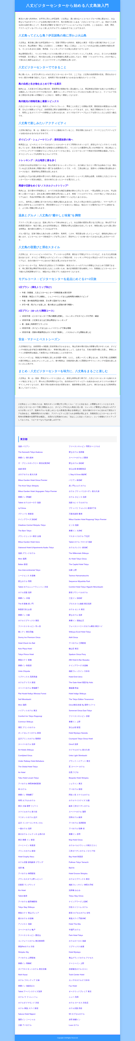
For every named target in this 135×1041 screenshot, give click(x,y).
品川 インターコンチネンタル (30, 823)
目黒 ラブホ (74, 772)
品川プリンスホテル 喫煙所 (29, 739)
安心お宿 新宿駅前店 (77, 469)
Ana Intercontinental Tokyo (29, 570)
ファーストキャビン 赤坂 (79, 716)
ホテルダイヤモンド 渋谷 (28, 1003)
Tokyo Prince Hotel (26, 654)
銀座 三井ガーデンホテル (79, 806)
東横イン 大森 (24, 615)
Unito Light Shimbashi (78, 755)
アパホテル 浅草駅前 (77, 823)
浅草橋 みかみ (74, 890)
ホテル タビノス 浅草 (77, 497)
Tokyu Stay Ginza (76, 896)
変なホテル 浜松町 (76, 463)
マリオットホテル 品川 (27, 817)
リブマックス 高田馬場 (27, 677)
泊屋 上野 (73, 570)
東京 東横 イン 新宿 (26, 840)
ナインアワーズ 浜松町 (27, 519)
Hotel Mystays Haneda (78, 733)
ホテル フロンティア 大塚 (29, 980)
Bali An (71, 868)
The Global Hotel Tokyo (28, 767)
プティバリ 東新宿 (25, 514)
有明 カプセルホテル (26, 800)
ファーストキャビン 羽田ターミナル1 (84, 446)
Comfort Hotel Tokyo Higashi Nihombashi (86, 587)
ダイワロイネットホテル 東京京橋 (32, 969)
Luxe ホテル (74, 1025)
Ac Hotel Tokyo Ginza (78, 559)
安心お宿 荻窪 (74, 727)
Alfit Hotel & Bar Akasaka (79, 660)
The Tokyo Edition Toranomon (81, 699)
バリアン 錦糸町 (75, 480)
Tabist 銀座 (22, 896)
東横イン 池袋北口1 (26, 986)
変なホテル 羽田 (25, 581)
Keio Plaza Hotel (25, 649)
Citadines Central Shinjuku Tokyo (32, 525)
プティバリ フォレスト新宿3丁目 (82, 508)
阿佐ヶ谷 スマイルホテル (79, 795)
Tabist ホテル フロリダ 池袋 (80, 542)
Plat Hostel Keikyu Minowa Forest (32, 693)
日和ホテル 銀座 (75, 817)
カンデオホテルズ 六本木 (79, 980)
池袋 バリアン (24, 446)
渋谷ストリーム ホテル (78, 907)
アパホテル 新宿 (75, 789)
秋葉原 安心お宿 (25, 609)
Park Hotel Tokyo (76, 935)
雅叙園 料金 (74, 688)
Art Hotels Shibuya (26, 750)
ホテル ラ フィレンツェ (28, 997)
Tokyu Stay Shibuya (26, 907)
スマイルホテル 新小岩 (27, 812)
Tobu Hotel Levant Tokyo (28, 778)
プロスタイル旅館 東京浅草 (80, 604)
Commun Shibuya (25, 722)
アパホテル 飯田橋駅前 (27, 901)
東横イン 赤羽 (74, 834)
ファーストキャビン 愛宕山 (29, 935)
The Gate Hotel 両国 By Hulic (81, 682)
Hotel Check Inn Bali (26, 643)
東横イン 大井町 (75, 531)
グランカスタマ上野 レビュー (30, 879)
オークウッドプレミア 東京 (80, 991)
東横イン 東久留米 (25, 458)
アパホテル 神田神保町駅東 (29, 784)
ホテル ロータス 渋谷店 (78, 1003)
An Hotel (21, 772)
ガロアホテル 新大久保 (27, 474)
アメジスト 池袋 (25, 924)
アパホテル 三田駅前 (77, 643)
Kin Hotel (22, 890)
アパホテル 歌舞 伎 (77, 828)
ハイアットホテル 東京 (27, 710)
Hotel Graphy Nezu (26, 857)
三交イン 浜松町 (75, 598)
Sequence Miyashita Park (79, 581)
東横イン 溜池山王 (76, 620)
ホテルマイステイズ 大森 (79, 800)
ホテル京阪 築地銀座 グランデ (30, 862)
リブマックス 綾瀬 (76, 946)
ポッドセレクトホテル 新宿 (29, 733)
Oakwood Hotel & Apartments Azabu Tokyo (36, 547)
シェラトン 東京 (75, 784)
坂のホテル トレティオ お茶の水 (31, 834)
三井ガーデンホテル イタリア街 (82, 851)
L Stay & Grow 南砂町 (78, 474)
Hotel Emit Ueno (75, 677)
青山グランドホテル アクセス (81, 958)
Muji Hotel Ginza (76, 840)
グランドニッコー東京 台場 (29, 536)
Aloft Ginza (73, 637)
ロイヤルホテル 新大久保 (79, 750)
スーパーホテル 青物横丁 (28, 688)
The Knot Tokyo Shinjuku (28, 486)
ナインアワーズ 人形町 (78, 901)
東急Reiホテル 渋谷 (26, 946)
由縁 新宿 (22, 469)
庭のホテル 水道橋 (25, 918)
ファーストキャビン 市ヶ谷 (29, 626)
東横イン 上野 (74, 722)
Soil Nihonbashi (24, 699)
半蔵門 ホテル (74, 930)
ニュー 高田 (74, 997)
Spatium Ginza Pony (77, 654)
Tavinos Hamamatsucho (79, 576)
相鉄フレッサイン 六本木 (79, 671)
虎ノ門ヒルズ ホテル (77, 486)
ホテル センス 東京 (77, 609)
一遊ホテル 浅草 (25, 828)
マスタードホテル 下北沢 (79, 536)
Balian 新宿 (23, 564)
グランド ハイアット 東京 (79, 761)
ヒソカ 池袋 (74, 525)
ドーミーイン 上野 (76, 963)
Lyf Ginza (22, 508)
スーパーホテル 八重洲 (78, 458)
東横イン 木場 (24, 598)
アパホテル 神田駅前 (26, 873)
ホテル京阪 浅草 (25, 592)
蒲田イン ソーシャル (26, 1019)
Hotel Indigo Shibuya (77, 693)
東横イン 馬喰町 (25, 963)
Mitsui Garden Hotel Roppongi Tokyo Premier (88, 519)
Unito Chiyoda (24, 671)
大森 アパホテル (25, 1025)
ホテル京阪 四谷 (75, 1008)
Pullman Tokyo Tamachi (78, 862)
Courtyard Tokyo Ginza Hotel (81, 739)
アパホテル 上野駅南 (26, 958)
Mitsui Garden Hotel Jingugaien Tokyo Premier (37, 491)
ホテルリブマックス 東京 (79, 879)
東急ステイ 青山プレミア (28, 913)
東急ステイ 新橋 (25, 660)
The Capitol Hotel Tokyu (79, 564)
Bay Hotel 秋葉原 (76, 857)
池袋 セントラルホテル (78, 502)
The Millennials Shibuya (79, 553)
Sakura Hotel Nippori (26, 1014)
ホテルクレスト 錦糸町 (78, 547)
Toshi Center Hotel (76, 975)
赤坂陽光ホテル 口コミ (78, 969)
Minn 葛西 (22, 559)
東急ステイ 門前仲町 (77, 918)
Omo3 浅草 (73, 744)
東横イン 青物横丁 (25, 795)
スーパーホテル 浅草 (26, 744)
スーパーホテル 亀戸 (26, 930)
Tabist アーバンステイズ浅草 (30, 991)
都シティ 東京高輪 (25, 632)
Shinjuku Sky (23, 952)
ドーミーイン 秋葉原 (26, 845)
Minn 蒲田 (22, 705)
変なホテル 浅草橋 (76, 452)
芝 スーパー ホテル (77, 767)
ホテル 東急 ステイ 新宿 (28, 1008)
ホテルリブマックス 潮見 (28, 620)
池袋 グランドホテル (26, 553)
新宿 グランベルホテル (78, 592)
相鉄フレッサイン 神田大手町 (81, 885)
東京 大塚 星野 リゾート (28, 806)
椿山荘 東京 (74, 649)
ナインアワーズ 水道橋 (78, 665)
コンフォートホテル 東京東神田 (31, 941)
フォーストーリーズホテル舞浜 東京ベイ (86, 626)
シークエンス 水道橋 (26, 576)
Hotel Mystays (75, 952)
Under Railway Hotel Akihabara (31, 761)
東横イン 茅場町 (25, 497)
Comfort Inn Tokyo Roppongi (30, 716)
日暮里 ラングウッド (26, 885)
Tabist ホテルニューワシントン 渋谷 (33, 587)
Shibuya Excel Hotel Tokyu (80, 632)
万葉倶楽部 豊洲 (75, 514)
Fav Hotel (73, 986)
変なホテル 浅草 (75, 615)
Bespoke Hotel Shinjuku (79, 778)
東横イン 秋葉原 (25, 665)
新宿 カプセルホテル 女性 (79, 913)
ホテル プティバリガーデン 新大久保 (84, 491)
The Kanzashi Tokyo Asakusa (30, 452)
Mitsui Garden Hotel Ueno (29, 542)
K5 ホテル (22, 789)
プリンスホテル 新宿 (26, 851)
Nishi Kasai (22, 975)
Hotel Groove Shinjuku (78, 873)
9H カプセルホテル (77, 1014)
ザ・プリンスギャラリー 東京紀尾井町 (34, 463)
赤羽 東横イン (74, 1019)
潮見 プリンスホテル (26, 727)
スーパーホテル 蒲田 (77, 812)
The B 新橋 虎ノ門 (25, 604)
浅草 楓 (21, 868)
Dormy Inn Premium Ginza (29, 637)
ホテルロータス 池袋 (77, 941)
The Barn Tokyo (24, 531)
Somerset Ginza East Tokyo (80, 710)
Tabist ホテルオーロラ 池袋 (29, 502)
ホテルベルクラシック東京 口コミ (83, 845)
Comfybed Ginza (25, 755)
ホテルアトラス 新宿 (26, 682)
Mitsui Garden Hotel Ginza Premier (32, 480)
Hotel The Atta (75, 924)
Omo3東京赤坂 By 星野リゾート (82, 705)
